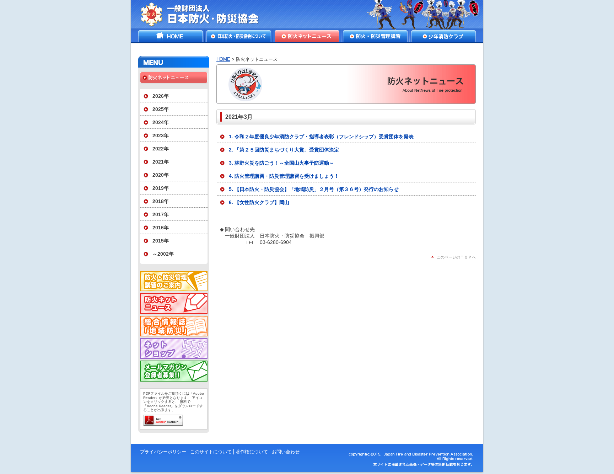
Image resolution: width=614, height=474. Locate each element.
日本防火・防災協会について (238, 36)
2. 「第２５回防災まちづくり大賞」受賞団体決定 (284, 150)
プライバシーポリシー (163, 451)
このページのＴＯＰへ (456, 257)
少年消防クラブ (443, 36)
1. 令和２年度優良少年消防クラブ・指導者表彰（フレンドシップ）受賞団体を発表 (321, 136)
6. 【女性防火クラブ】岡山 (259, 202)
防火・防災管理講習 (375, 36)
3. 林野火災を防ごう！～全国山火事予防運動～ (281, 163)
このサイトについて (211, 451)
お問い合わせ (286, 451)
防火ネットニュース (307, 36)
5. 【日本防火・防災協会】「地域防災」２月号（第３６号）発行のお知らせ (314, 189)
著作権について (252, 451)
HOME (170, 36)
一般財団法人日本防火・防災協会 (205, 14)
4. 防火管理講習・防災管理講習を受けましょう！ (284, 176)
